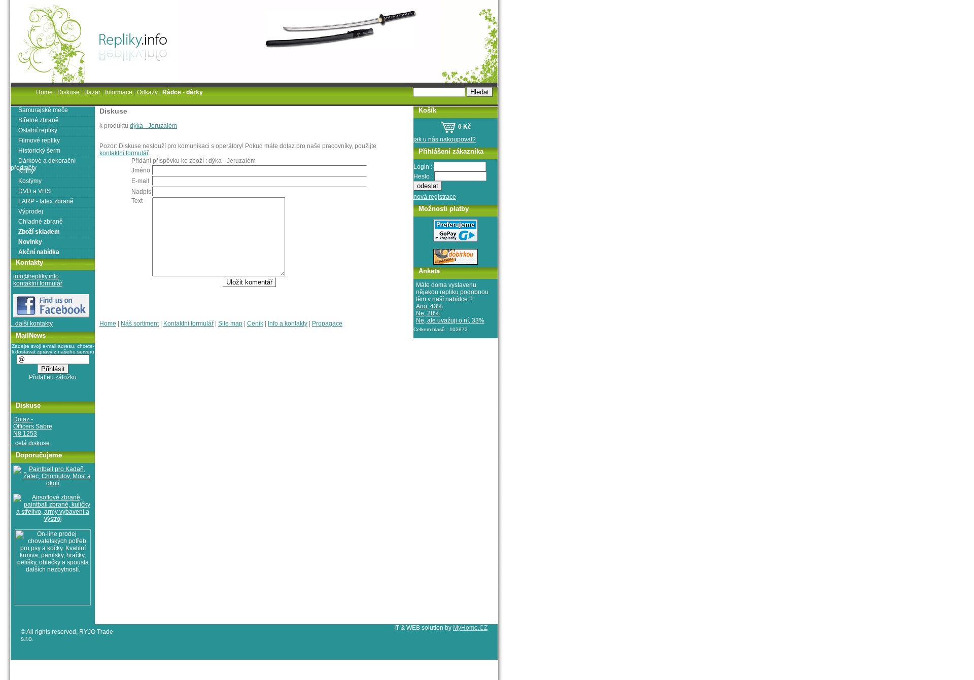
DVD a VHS (34, 191)
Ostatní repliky (37, 130)
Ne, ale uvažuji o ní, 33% (450, 320)
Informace (118, 92)
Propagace (327, 323)
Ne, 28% (428, 313)
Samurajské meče (43, 110)
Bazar (92, 92)
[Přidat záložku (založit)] (53, 379)
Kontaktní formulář (188, 323)
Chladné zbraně (40, 221)
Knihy (26, 170)
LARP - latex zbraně (46, 201)
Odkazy (147, 92)
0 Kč (464, 126)
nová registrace (434, 196)
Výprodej (30, 211)
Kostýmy (30, 181)
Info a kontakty (287, 323)
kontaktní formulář (124, 153)
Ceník (255, 323)
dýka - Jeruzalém (153, 125)
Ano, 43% (429, 306)
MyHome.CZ (470, 627)
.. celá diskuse (30, 443)
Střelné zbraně (38, 120)
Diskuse (68, 92)
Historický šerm (39, 150)
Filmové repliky (39, 140)
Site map (230, 323)
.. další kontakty (32, 323)
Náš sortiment (140, 323)
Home (107, 323)
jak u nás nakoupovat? (444, 139)
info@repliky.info (36, 276)
